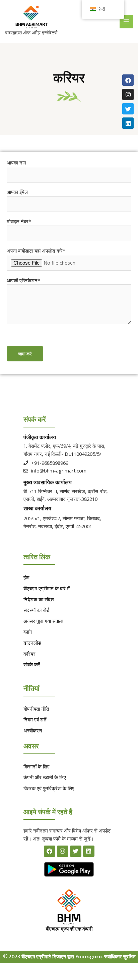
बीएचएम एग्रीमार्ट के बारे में (46, 588)
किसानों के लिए (36, 766)
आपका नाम (16, 162)
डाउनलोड (32, 642)
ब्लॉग (27, 631)
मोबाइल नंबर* (19, 221)
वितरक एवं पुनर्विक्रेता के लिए (48, 788)
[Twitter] (128, 108)
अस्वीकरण (32, 730)
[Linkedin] (128, 123)
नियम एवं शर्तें (34, 719)
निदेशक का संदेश (38, 599)
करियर (29, 653)
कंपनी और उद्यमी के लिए (44, 777)
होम (26, 577)
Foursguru (88, 957)
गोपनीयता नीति (36, 708)
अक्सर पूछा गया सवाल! (43, 621)
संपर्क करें (31, 664)
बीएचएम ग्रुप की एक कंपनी (69, 929)
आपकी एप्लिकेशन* (23, 280)
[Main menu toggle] (126, 21)
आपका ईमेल (17, 192)
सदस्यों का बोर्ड (36, 610)
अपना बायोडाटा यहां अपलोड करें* (36, 250)
